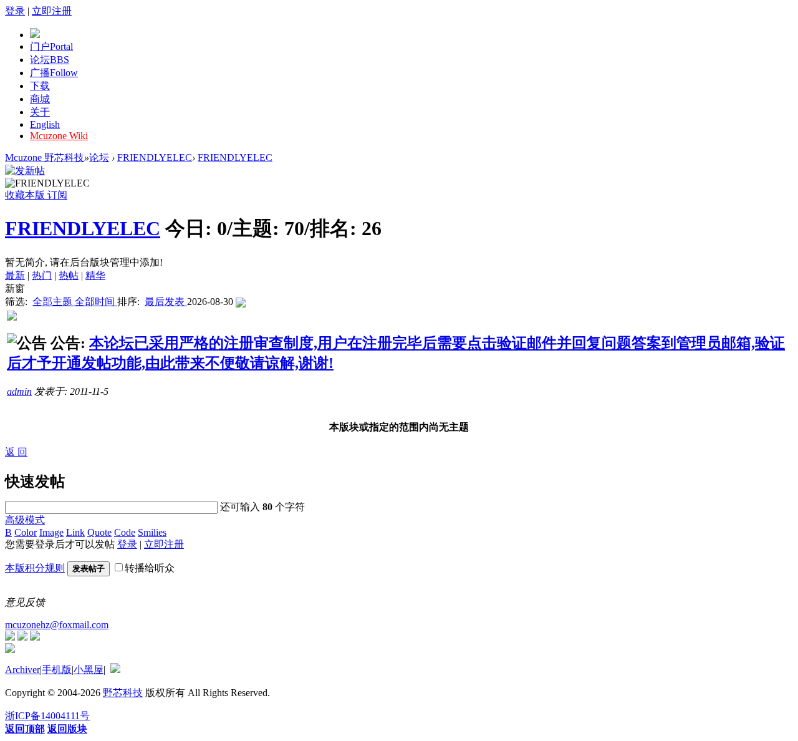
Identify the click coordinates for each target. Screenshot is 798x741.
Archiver (22, 669)
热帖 (69, 275)
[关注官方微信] (10, 637)
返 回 (16, 452)
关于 (40, 112)
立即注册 (52, 11)
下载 (40, 85)
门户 (51, 46)
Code (124, 532)
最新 (15, 275)
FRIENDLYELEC (154, 157)
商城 (40, 99)
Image (51, 532)
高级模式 (25, 520)
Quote (99, 532)
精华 (95, 275)
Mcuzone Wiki (59, 135)
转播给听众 (150, 568)
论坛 (49, 59)
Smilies (152, 532)
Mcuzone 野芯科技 (44, 157)
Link (75, 532)
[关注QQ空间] (35, 637)
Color (25, 532)
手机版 (57, 669)
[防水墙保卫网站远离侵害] (115, 669)
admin (19, 391)
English (45, 124)
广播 (54, 72)
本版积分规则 (35, 568)
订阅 (57, 195)
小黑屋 (88, 669)
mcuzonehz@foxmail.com (56, 624)
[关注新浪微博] (22, 637)
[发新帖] (25, 170)
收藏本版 (26, 195)
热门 (42, 275)
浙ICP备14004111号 (47, 715)
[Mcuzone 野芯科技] (35, 34)
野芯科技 (123, 692)
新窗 (15, 288)
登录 (15, 11)
